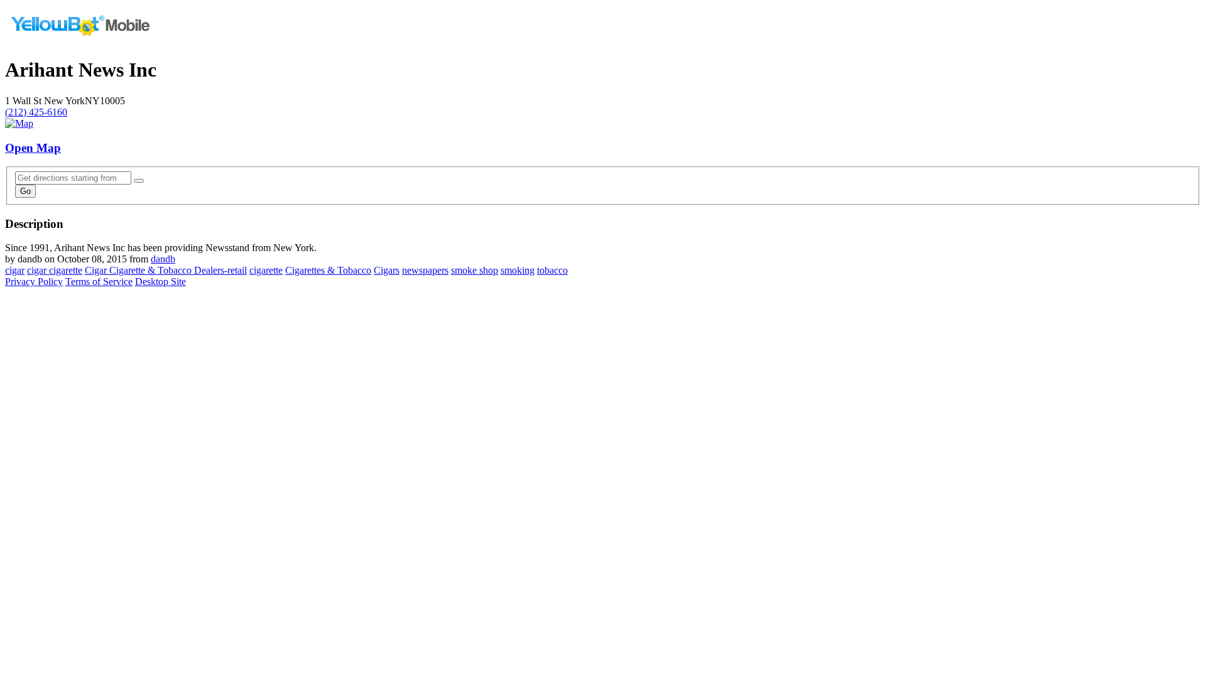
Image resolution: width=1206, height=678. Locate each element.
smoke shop (474, 270)
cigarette (266, 270)
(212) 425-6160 (36, 112)
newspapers (425, 270)
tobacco (552, 270)
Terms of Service (99, 281)
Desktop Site (160, 281)
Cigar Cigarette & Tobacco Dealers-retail (166, 270)
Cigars (386, 270)
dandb (163, 259)
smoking (518, 270)
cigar (14, 270)
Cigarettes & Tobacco (328, 270)
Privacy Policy (34, 281)
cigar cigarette (54, 270)
